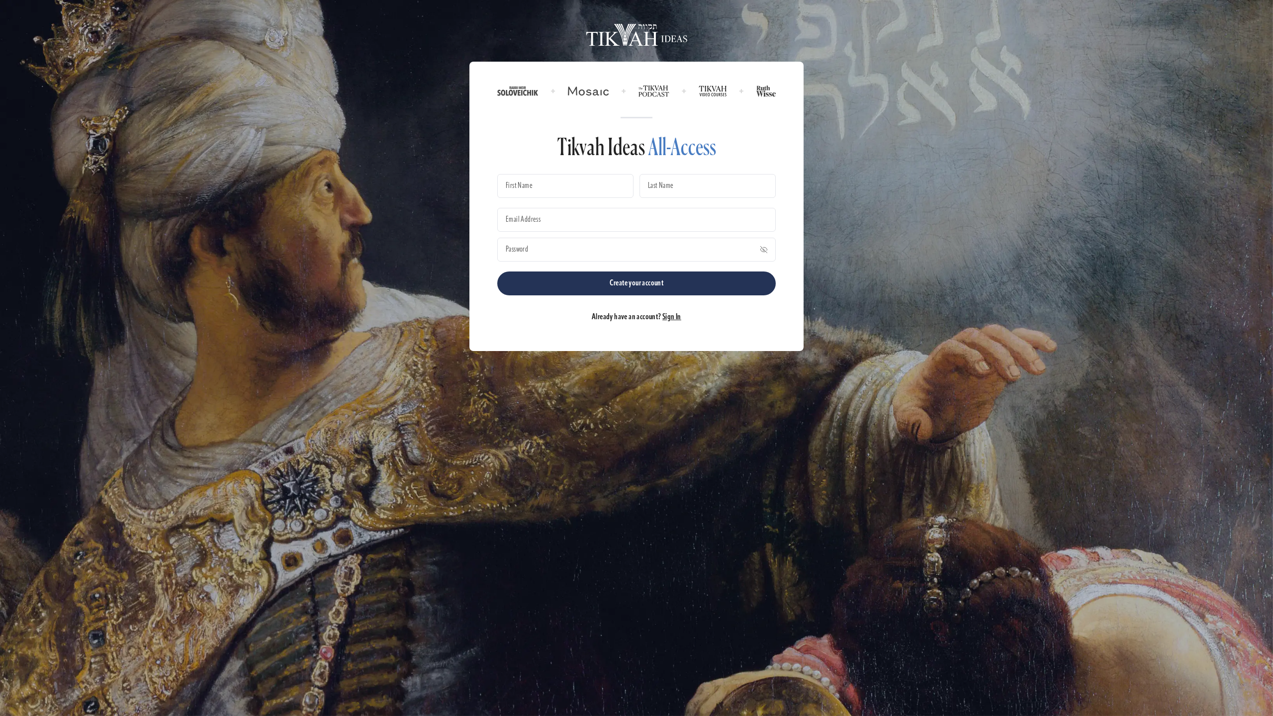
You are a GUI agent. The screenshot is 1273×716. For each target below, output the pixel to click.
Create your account (637, 283)
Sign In (671, 317)
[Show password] (764, 250)
